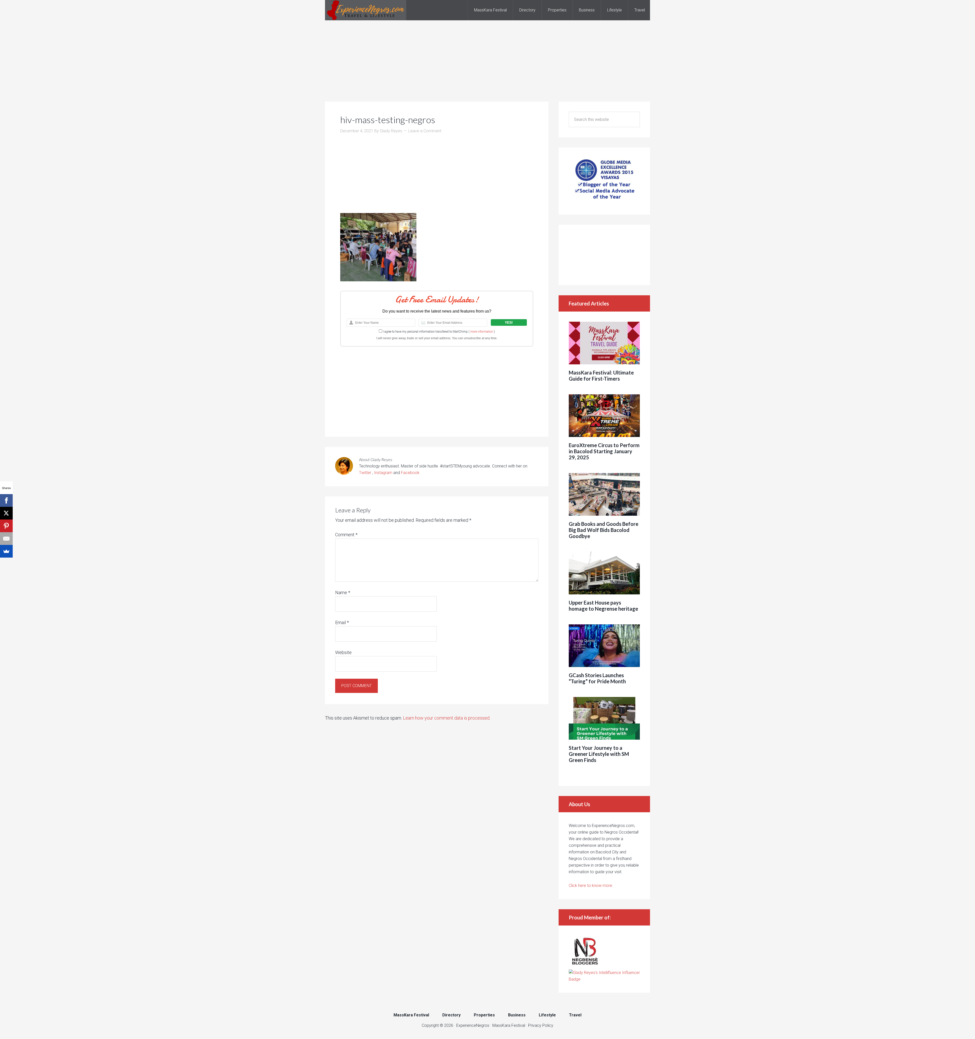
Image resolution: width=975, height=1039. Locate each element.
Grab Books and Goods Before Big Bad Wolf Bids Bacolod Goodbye (603, 530)
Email (342, 622)
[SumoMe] (6, 551)
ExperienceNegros (365, 10)
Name (342, 592)
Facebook (410, 472)
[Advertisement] (487, 55)
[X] (6, 513)
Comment (346, 534)
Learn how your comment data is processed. (446, 718)
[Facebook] (6, 500)
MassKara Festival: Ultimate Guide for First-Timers (601, 375)
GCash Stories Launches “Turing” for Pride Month (597, 678)
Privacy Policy (540, 1025)
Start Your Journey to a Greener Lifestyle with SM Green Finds (599, 754)
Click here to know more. (591, 885)
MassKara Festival (508, 1025)
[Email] (6, 538)
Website (343, 652)
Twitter (365, 472)
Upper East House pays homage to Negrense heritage (603, 605)
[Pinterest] (6, 526)
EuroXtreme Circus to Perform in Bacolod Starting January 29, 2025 (604, 451)
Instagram (383, 472)
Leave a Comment (424, 130)
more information (481, 331)
